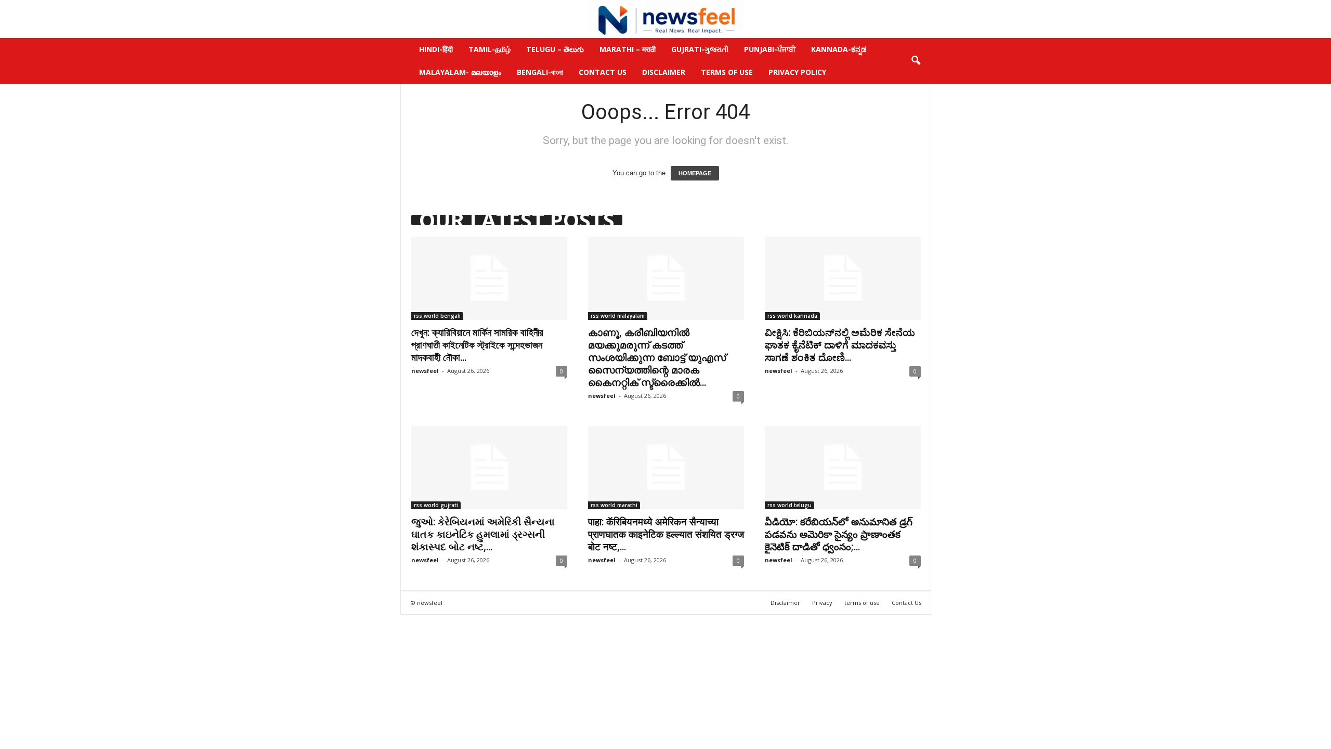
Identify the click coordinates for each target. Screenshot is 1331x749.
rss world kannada (792, 315)
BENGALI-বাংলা (540, 72)
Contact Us (603, 72)
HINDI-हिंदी (436, 49)
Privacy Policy (797, 72)
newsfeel (425, 370)
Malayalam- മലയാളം (460, 72)
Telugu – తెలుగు (555, 49)
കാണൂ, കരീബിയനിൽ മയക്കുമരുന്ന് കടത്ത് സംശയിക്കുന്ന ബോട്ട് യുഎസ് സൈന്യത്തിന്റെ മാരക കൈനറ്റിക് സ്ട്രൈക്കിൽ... (657, 357)
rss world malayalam (618, 315)
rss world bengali (437, 315)
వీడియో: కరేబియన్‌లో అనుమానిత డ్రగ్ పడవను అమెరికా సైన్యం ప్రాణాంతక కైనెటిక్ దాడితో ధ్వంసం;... (838, 534)
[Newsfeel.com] (665, 19)
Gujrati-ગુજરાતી (699, 49)
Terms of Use (727, 72)
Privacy (822, 602)
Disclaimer (663, 72)
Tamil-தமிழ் (489, 49)
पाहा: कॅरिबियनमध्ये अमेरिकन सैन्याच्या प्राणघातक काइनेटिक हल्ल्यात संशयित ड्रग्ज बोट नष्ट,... (666, 534)
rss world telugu (789, 505)
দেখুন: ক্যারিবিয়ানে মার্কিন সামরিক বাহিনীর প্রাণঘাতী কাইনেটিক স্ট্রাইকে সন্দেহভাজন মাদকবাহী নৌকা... (477, 345)
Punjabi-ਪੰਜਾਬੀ (769, 49)
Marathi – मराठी (627, 49)
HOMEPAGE (694, 173)
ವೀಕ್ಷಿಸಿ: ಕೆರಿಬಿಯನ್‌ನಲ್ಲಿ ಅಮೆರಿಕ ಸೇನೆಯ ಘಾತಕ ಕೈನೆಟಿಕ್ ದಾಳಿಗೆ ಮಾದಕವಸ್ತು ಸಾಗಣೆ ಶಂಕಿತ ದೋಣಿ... (840, 345)
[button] (915, 60)
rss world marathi (614, 505)
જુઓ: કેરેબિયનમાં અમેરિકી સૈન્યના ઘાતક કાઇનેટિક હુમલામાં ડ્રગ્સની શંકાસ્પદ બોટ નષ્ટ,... (483, 534)
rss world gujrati (436, 505)
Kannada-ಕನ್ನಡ (839, 49)
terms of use (862, 602)
